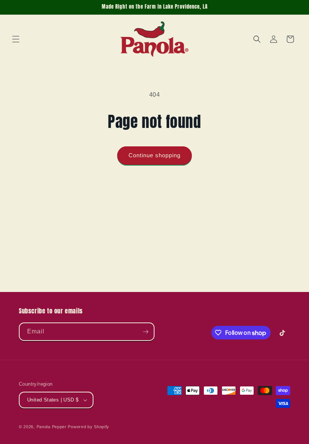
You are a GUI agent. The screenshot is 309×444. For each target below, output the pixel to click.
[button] (16, 39)
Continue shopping (154, 155)
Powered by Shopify (88, 426)
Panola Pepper (52, 426)
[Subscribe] (145, 331)
